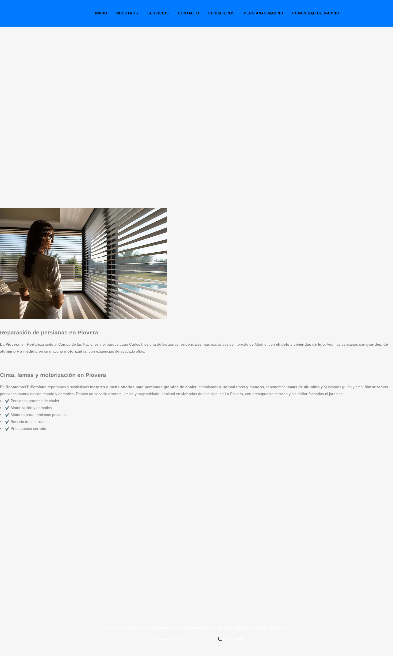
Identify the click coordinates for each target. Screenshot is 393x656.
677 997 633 (233, 639)
